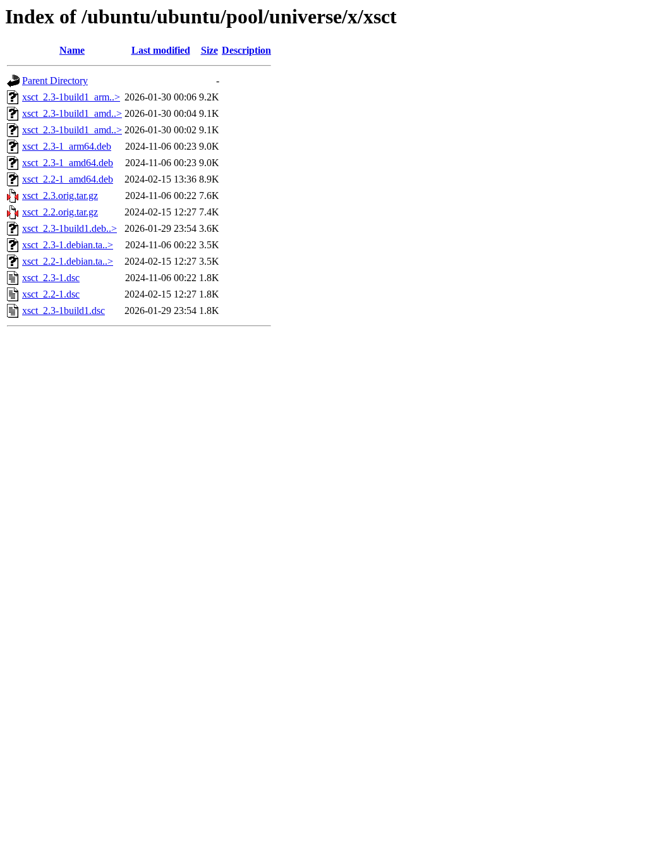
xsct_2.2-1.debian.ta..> (67, 261)
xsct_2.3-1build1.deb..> (69, 228)
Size (209, 50)
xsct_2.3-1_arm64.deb (66, 146)
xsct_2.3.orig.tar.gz (60, 195)
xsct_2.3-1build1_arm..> (71, 97)
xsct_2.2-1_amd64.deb (67, 179)
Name (72, 50)
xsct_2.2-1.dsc (51, 294)
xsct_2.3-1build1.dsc (63, 310)
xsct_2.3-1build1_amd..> (72, 113)
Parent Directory (55, 80)
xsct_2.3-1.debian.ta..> (67, 244)
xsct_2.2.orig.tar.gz (60, 212)
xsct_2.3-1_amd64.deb (67, 162)
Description (246, 50)
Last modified (160, 50)
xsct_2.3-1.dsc (51, 277)
